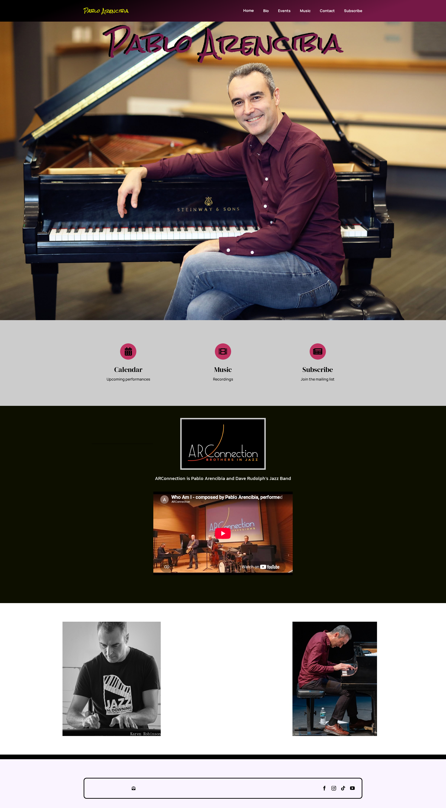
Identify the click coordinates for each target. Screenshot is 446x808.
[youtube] (352, 788)
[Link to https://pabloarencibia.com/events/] (128, 351)
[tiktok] (343, 788)
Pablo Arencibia (106, 10)
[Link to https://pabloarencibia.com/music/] (223, 351)
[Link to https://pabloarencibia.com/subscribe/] (318, 351)
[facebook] (324, 788)
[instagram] (333, 788)
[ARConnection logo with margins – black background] (223, 421)
